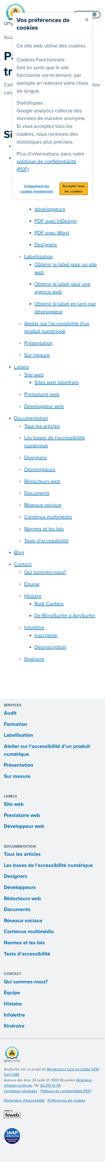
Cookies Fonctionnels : (42, 60)
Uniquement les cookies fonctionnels (36, 189)
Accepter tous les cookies (73, 189)
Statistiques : (31, 103)
